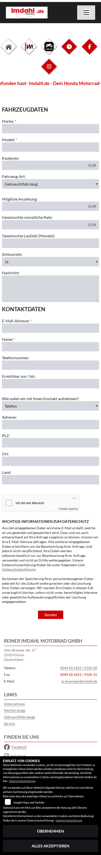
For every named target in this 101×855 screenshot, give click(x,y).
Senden (50, 614)
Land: (6, 472)
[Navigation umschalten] (86, 12)
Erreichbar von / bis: (19, 376)
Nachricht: (11, 272)
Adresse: (9, 417)
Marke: (8, 121)
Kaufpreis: (10, 158)
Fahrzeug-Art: (14, 176)
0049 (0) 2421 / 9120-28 (78, 668)
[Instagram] (49, 70)
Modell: (8, 139)
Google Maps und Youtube (28, 802)
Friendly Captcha (68, 508)
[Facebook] (89, 50)
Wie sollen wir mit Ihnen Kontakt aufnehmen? (40, 398)
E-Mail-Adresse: (17, 320)
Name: (7, 339)
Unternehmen (14, 704)
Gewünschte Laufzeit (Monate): (28, 235)
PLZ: (6, 435)
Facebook (19, 747)
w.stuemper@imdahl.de (79, 681)
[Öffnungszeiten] (69, 50)
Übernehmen (50, 831)
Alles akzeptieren (50, 845)
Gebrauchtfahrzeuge (19, 717)
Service (9, 723)
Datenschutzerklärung (19, 569)
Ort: (5, 453)
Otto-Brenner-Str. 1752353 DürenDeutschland (20, 654)
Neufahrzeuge (14, 710)
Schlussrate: (12, 254)
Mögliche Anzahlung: (20, 199)
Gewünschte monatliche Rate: (27, 217)
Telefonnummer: (15, 357)
